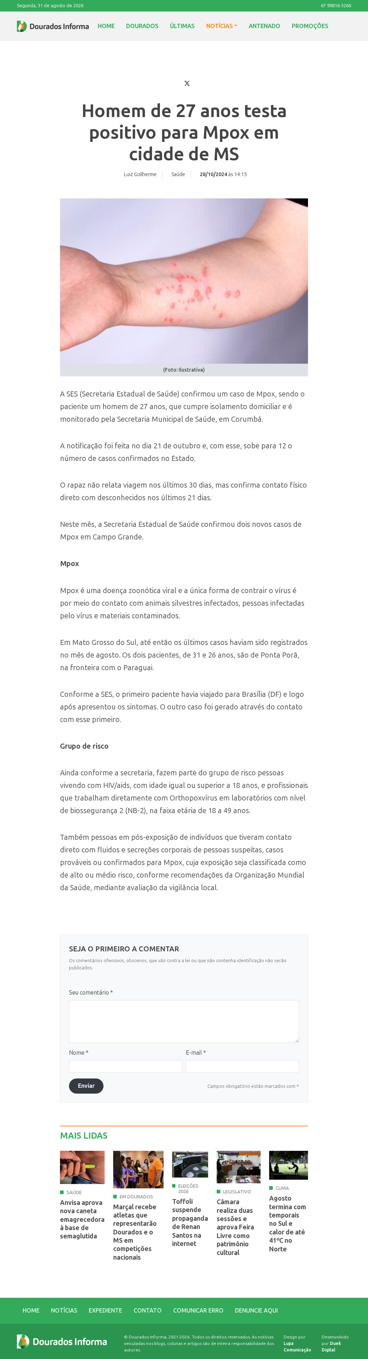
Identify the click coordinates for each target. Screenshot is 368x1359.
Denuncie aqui (256, 1310)
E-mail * (196, 1052)
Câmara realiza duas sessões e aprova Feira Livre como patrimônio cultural (235, 1227)
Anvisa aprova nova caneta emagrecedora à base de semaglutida (82, 1220)
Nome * (78, 1052)
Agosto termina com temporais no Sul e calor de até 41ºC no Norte (287, 1223)
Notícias (219, 26)
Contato (148, 1310)
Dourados (142, 26)
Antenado (264, 26)
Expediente (105, 1310)
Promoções (310, 26)
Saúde (178, 174)
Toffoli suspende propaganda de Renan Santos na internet (190, 1223)
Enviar (86, 1085)
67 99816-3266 (336, 5)
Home (106, 26)
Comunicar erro (198, 1310)
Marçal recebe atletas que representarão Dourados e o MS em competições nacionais (135, 1232)
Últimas (182, 26)
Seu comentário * (91, 992)
